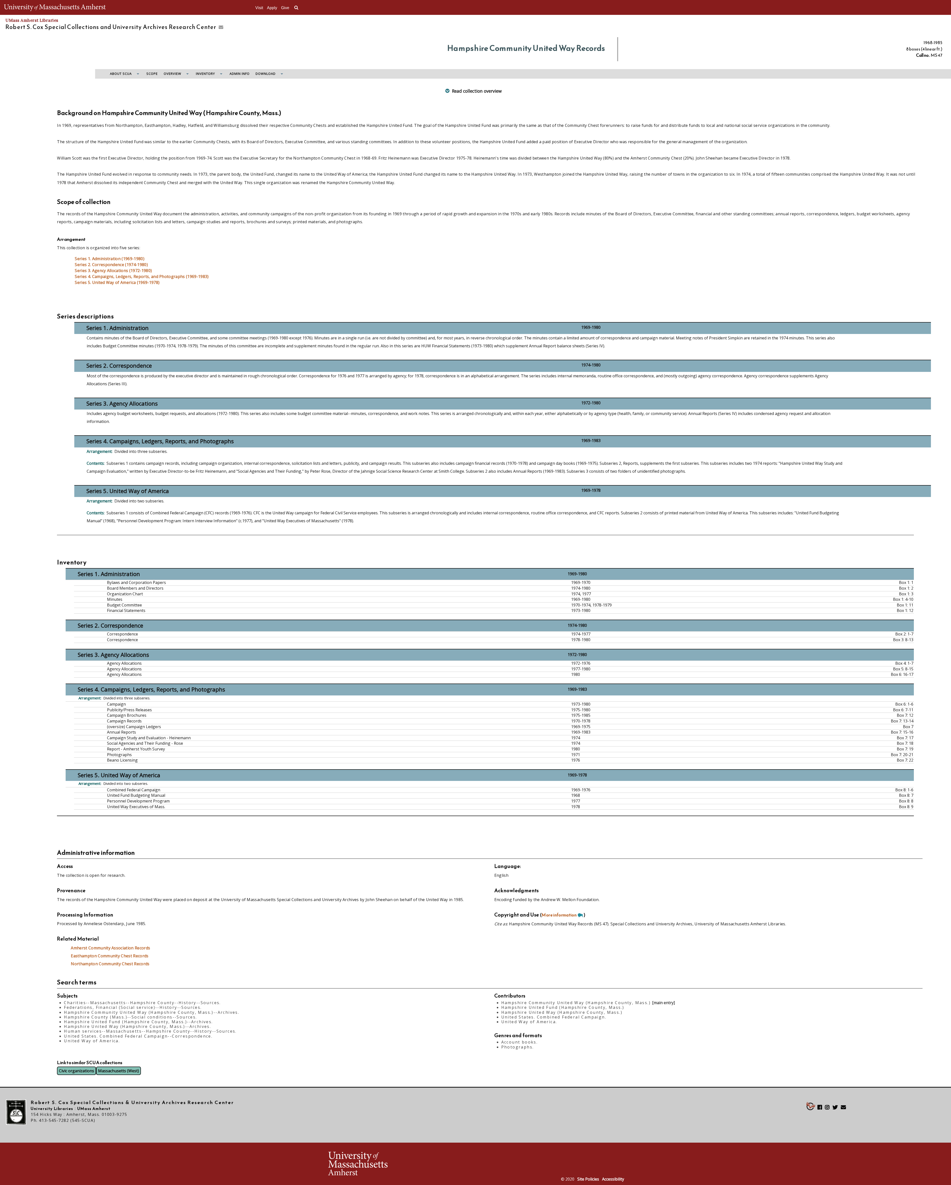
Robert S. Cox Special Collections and (110, 27)
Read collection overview (477, 91)
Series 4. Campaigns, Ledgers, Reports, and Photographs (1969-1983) (142, 276)
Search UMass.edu (296, 8)
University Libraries (52, 1108)
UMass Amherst (94, 1108)
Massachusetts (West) (118, 1071)
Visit (259, 8)
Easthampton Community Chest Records (109, 956)
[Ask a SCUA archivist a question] (219, 27)
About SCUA (121, 73)
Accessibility (613, 1179)
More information (559, 915)
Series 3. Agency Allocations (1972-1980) (113, 270)
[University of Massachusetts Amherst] (401, 1164)
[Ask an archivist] (845, 1108)
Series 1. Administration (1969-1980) (109, 258)
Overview (172, 73)
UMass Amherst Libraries (31, 20)
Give (285, 8)
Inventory (205, 73)
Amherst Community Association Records (110, 948)
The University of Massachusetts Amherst (55, 7)
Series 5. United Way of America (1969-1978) (117, 282)
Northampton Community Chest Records (110, 963)
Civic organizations (76, 1071)
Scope (152, 73)
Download (266, 73)
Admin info (240, 73)
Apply (272, 8)
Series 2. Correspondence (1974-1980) (111, 264)
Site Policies (588, 1179)
